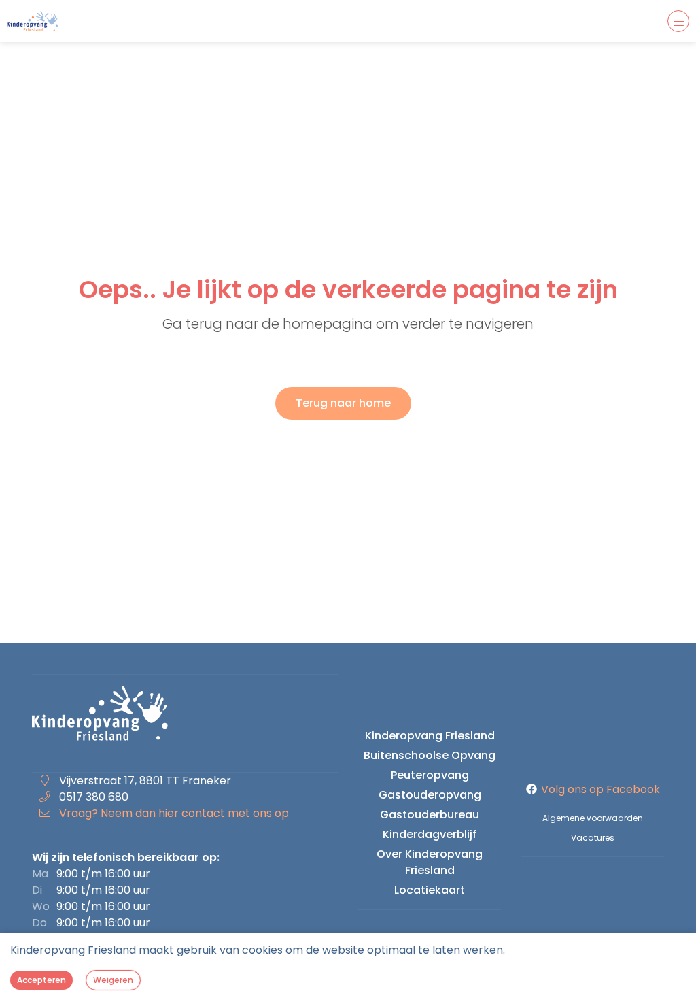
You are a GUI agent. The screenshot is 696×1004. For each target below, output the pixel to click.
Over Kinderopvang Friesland (430, 862)
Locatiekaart (429, 890)
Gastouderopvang (430, 795)
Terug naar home (343, 403)
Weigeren (113, 980)
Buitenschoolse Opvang (429, 755)
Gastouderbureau (429, 814)
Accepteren (41, 980)
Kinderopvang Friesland (430, 735)
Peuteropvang (430, 775)
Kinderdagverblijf (429, 834)
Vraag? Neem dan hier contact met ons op (174, 813)
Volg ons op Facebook (600, 789)
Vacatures (592, 837)
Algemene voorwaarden (592, 818)
